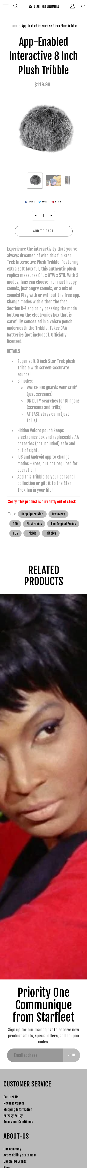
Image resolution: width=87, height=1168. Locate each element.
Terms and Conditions (18, 1122)
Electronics (34, 524)
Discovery (58, 514)
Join (71, 1055)
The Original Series (63, 524)
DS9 (15, 524)
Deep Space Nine (32, 514)
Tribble (31, 533)
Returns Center (13, 1103)
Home (14, 26)
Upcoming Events (14, 1161)
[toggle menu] (5, 6)
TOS (15, 533)
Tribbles (50, 533)
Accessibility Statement (19, 1155)
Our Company (12, 1149)
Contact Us (10, 1097)
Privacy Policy (13, 1115)
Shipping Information (17, 1109)
